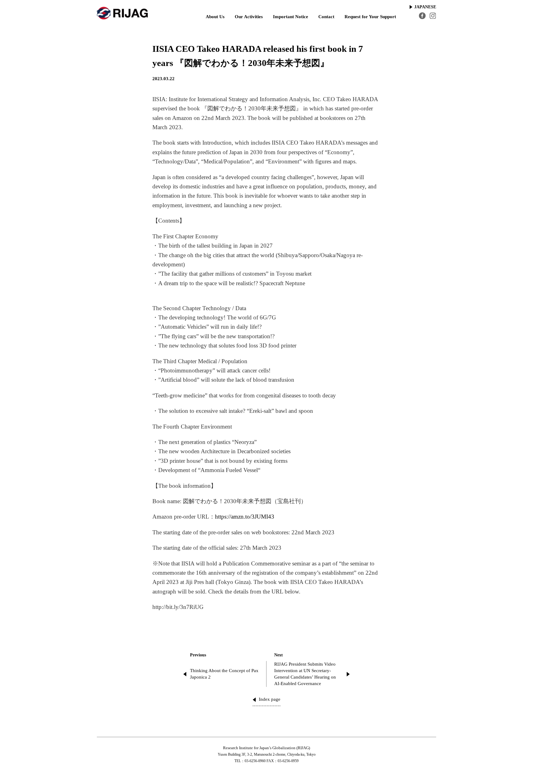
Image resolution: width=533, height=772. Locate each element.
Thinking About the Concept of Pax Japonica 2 (224, 674)
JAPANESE (425, 7)
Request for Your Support (370, 16)
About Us (215, 16)
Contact (326, 16)
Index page (269, 699)
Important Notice (290, 16)
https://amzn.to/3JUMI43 (244, 516)
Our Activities (249, 16)
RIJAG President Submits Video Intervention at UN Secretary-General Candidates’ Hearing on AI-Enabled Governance (305, 674)
